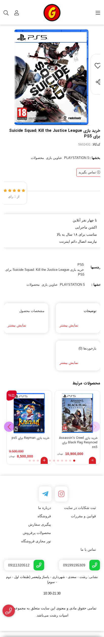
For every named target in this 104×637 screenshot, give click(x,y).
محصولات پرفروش (37, 533)
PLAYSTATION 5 (76, 158)
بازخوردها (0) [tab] (87, 348)
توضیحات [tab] (90, 311)
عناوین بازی (54, 158)
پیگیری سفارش (39, 524)
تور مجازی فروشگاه (36, 541)
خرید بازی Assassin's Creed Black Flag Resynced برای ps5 (78, 442)
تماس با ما (88, 549)
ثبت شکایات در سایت (80, 508)
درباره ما (44, 508)
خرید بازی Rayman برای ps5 (30, 438)
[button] (9, 427)
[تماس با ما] (9, 611)
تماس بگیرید (88, 172)
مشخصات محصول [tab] (31, 311)
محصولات (37, 158)
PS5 (80, 264)
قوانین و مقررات (83, 516)
